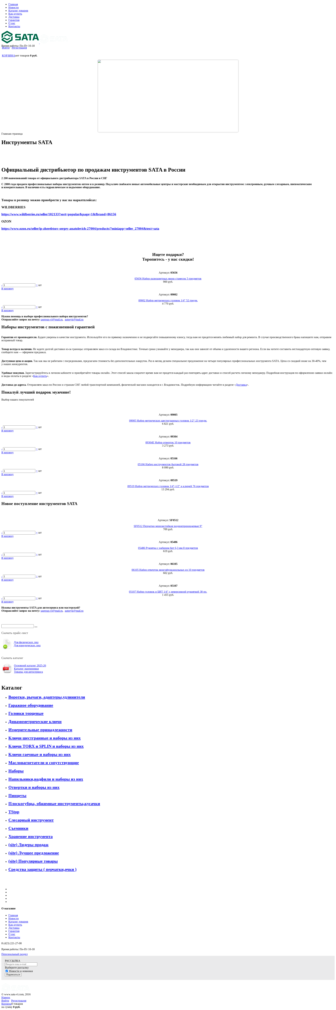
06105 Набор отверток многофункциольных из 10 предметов (168, 569)
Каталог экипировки (26, 668)
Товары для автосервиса (28, 671)
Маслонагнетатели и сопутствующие (43, 762)
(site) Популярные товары (33, 861)
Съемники (18, 828)
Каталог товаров (18, 921)
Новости (13, 918)
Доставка (241, 384)
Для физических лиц (26, 642)
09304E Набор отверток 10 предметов (168, 442)
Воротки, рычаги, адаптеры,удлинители (46, 697)
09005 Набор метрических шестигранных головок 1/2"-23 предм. (168, 420)
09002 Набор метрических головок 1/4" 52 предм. (168, 300)
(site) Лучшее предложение (33, 853)
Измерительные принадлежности (40, 730)
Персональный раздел (14, 954)
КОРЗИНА (8, 55)
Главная (13, 915)
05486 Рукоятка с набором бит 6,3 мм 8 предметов (168, 547)
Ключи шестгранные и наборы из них (44, 738)
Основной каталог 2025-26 (30, 665)
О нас (11, 934)
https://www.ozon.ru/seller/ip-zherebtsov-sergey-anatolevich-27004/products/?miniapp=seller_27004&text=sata (80, 228)
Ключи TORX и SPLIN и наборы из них (46, 746)
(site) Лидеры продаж (28, 844)
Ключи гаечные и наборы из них (39, 754)
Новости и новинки (21, 971)
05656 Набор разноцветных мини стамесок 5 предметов (168, 278)
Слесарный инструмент (31, 820)
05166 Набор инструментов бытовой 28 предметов (168, 464)
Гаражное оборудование (30, 705)
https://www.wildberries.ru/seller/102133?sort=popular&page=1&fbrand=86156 (58, 214)
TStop (13, 812)
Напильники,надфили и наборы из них (45, 779)
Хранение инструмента (30, 836)
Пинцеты (17, 795)
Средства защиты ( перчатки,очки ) (42, 869)
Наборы (16, 771)
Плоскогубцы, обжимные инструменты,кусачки (54, 803)
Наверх (5, 997)
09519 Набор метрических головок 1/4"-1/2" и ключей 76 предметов (168, 486)
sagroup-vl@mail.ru (52, 319)
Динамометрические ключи (35, 721)
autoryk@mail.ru (74, 319)
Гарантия (13, 931)
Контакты (14, 937)
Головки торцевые (26, 713)
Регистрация (19, 47)
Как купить (40, 376)
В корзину (7, 288)
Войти (6, 47)
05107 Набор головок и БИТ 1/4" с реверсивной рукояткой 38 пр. (168, 591)
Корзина (6, 1003)
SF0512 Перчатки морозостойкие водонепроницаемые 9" (168, 526)
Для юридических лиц (27, 645)
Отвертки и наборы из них (33, 787)
